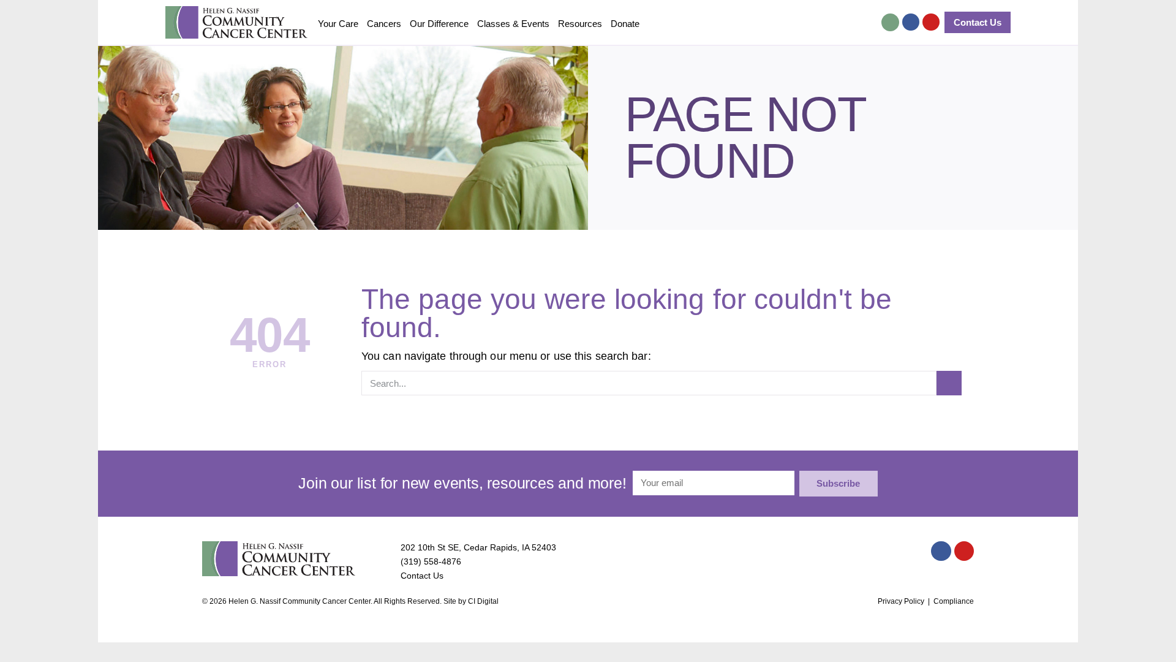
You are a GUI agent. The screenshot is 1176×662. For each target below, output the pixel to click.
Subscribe (838, 483)
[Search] (949, 383)
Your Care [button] (338, 23)
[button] (890, 22)
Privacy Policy (901, 601)
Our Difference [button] (439, 23)
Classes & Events (513, 23)
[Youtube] (931, 22)
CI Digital (483, 601)
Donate (625, 23)
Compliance (953, 601)
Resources (580, 23)
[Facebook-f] (910, 22)
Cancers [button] (384, 23)
